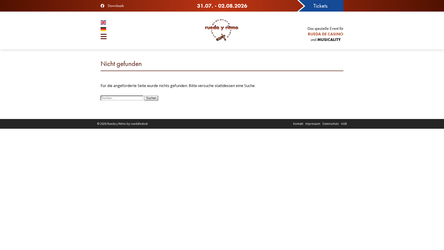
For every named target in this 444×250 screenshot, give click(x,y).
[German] (141, 29)
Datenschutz (331, 124)
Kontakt (298, 124)
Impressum (312, 124)
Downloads (116, 5)
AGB (344, 124)
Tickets (320, 5)
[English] (141, 23)
